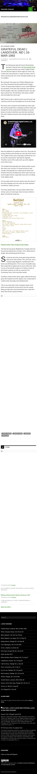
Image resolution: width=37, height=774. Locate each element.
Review (12, 46)
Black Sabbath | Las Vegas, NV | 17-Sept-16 (13, 638)
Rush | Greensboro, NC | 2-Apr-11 (10, 667)
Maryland (5, 435)
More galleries (6, 607)
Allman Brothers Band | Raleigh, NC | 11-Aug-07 (14, 657)
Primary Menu (35, 9)
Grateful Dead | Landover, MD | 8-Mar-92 (12, 680)
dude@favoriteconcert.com (19, 59)
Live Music (6, 46)
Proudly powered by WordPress (8, 771)
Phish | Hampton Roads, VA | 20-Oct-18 (12, 632)
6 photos (13, 585)
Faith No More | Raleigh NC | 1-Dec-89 (12, 664)
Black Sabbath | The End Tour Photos (12, 588)
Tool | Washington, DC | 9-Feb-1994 (11, 644)
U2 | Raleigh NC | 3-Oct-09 (8, 689)
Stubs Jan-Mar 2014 (6, 600)
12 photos (13, 597)
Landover (27, 433)
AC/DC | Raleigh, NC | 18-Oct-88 (10, 676)
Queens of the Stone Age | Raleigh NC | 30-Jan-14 (15, 683)
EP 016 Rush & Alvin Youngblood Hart (11, 728)
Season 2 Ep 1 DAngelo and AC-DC (11, 714)
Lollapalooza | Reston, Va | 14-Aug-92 (11, 660)
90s (2, 46)
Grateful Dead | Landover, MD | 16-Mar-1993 (15, 52)
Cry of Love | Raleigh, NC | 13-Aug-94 (11, 670)
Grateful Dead (17, 433)
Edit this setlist (5, 244)
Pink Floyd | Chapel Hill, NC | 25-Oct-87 (12, 651)
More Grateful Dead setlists (19, 244)
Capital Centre (6, 433)
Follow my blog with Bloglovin (9, 754)
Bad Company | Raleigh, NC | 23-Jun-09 (12, 673)
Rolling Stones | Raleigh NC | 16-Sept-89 (12, 641)
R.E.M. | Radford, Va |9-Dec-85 (10, 648)
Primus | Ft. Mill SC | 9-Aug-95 (9, 686)
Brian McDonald (24, 600)
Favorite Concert (7, 9)
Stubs (7, 447)
